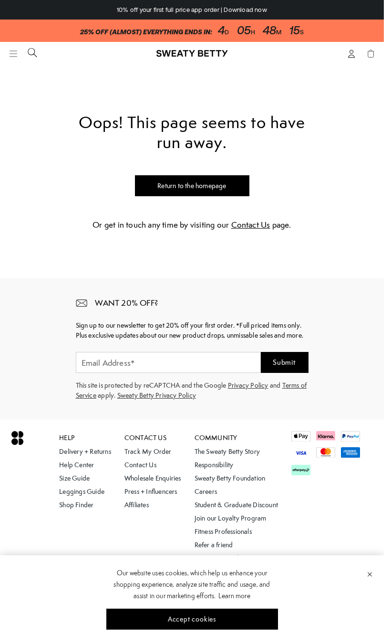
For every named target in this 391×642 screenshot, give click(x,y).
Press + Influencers (150, 491)
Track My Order (148, 451)
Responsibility (214, 465)
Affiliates (136, 505)
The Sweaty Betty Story (227, 451)
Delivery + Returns (85, 451)
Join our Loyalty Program (231, 518)
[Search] (32, 52)
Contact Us (250, 225)
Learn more (234, 596)
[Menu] (13, 53)
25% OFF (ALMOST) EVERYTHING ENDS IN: (146, 32)
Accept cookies (192, 619)
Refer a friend (214, 545)
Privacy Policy (248, 385)
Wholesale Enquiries (152, 478)
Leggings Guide (81, 491)
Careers (206, 491)
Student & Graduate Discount (236, 505)
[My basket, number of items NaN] (370, 53)
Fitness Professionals (223, 531)
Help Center (76, 465)
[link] (192, 57)
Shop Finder (76, 505)
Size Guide (74, 478)
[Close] (369, 573)
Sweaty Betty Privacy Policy (156, 395)
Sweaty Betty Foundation (230, 478)
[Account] (351, 53)
